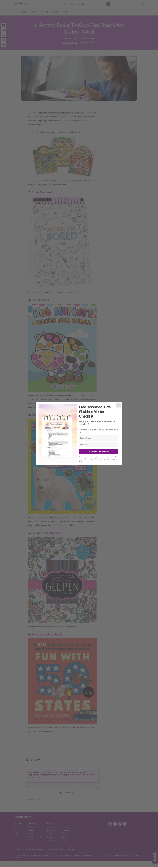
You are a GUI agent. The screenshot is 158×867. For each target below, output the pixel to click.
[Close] (118, 405)
